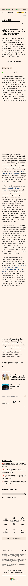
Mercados (6, 20)
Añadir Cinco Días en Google (10, 72)
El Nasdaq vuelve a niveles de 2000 (16, 385)
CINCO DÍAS (12, 388)
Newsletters (16, 574)
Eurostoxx (8, 497)
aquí (24, 406)
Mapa (10, 574)
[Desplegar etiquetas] (25, 396)
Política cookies (18, 570)
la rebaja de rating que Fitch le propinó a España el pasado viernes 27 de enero (14, 268)
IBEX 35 (3, 396)
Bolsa (3, 23)
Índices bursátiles (11, 396)
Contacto (8, 570)
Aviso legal (12, 570)
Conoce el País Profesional (14, 538)
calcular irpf (5, 520)
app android (22, 532)
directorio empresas (22, 526)
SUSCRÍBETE (20, 12)
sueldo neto (22, 520)
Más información (5, 403)
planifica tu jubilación (5, 526)
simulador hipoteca (14, 520)
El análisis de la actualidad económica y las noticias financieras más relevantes (12, 363)
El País (24, 15)
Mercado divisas (9, 23)
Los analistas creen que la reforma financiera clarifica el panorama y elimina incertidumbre (17, 377)
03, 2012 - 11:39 (14, 64)
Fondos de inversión (18, 23)
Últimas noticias (6, 460)
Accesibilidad (5, 574)
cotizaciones (5, 532)
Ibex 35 (3, 9)
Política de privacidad (19, 572)
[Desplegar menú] (3, 12)
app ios (14, 532)
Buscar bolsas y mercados (9, 489)
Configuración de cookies (9, 572)
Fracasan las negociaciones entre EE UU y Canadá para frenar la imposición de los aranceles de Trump (14, 477)
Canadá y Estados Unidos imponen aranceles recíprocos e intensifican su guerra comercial (14, 465)
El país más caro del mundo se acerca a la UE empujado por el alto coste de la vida (14, 482)
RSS (12, 574)
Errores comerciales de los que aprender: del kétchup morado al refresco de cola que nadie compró (14, 471)
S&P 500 (14, 9)
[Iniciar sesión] (25, 12)
